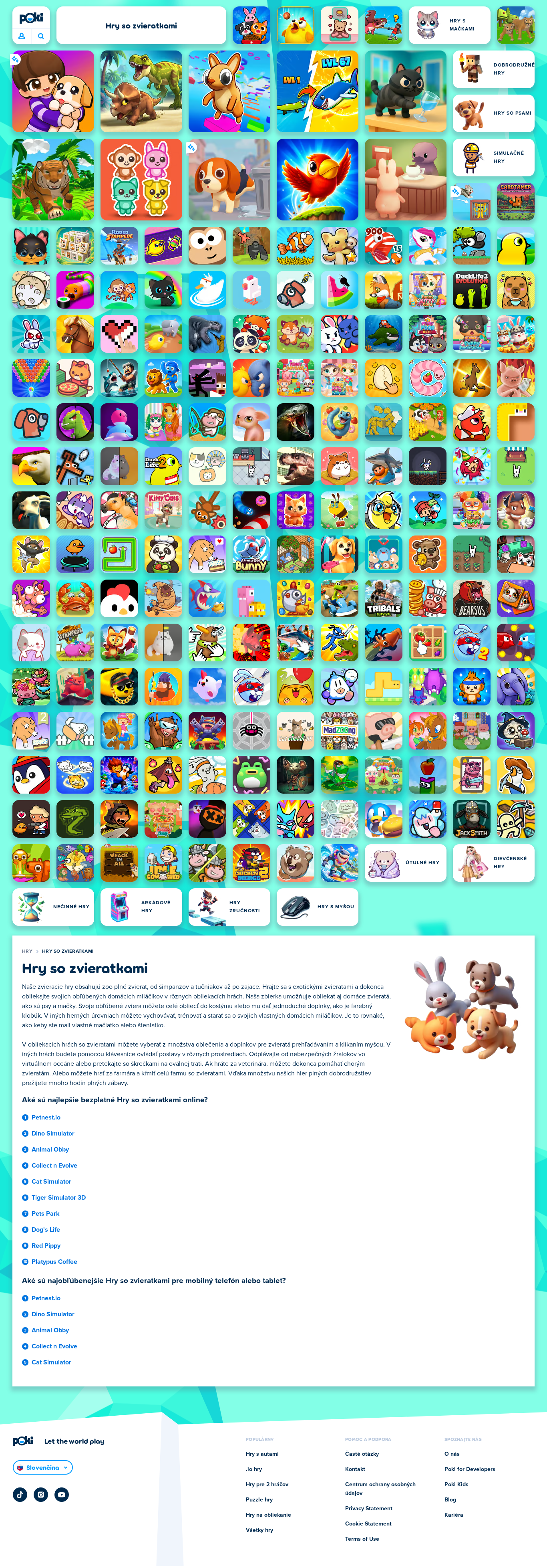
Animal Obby (50, 1149)
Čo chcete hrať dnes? (40, 36)
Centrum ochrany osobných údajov (380, 1489)
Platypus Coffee (54, 1262)
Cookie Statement (368, 1524)
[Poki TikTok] (20, 1494)
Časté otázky (362, 1454)
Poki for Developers (469, 1469)
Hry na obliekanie (268, 1515)
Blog (450, 1500)
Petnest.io (46, 1117)
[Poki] (31, 18)
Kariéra (453, 1515)
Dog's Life (46, 1230)
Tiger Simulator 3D (59, 1197)
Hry (27, 951)
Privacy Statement (368, 1508)
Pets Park (46, 1213)
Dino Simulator (53, 1133)
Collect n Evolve (54, 1165)
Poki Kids (456, 1484)
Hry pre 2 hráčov (267, 1484)
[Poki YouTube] (61, 1494)
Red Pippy (46, 1246)
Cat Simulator (51, 1181)
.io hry (254, 1469)
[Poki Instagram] (41, 1494)
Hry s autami (262, 1454)
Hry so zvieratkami (67, 951)
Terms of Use (362, 1539)
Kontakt (355, 1469)
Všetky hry (259, 1530)
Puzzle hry (259, 1500)
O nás (452, 1454)
